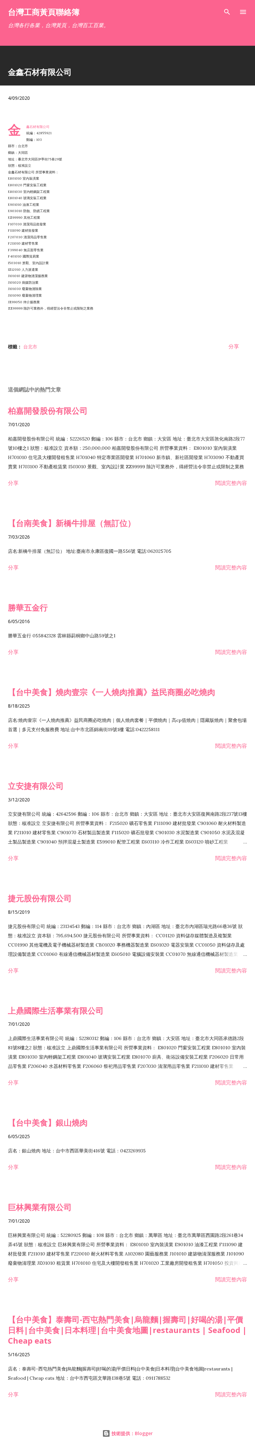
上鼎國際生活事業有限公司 (56, 1010)
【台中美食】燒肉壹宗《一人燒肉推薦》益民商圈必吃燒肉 (111, 691)
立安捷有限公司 (36, 785)
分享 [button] (233, 346)
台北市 (30, 346)
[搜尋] (227, 12)
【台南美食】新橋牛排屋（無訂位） (71, 522)
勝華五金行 (28, 607)
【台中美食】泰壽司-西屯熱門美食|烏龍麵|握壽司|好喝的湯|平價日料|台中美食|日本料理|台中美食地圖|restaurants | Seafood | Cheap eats (127, 1330)
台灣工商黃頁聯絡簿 (44, 11)
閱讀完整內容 (231, 483)
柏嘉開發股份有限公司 (48, 410)
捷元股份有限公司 (40, 898)
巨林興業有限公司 (40, 1206)
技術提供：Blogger (131, 1433)
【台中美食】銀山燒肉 (48, 1122)
